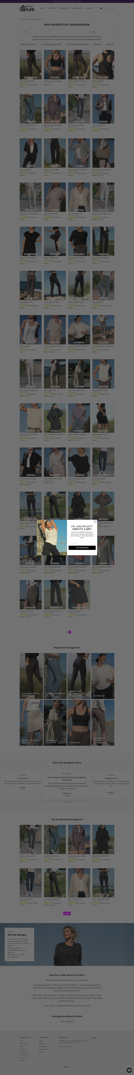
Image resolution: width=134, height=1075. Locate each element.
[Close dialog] (95, 521)
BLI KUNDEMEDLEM (82, 547)
